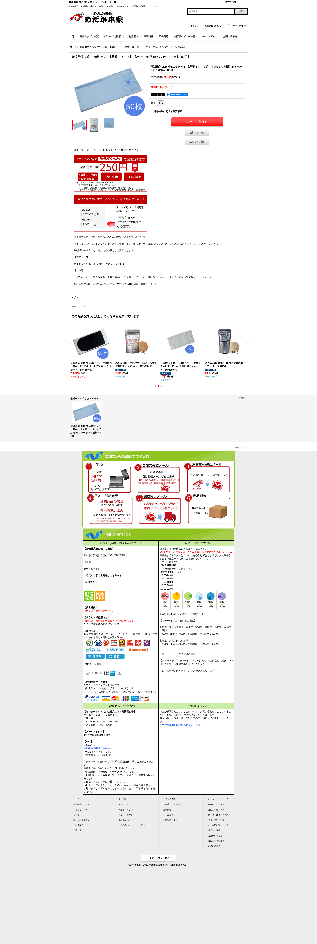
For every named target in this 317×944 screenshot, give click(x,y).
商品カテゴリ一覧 (126, 810)
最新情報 (167, 810)
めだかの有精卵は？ (217, 841)
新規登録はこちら (213, 26)
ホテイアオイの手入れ (218, 815)
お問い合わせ (197, 132)
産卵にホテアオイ (216, 804)
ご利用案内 (78, 825)
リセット (242, 398)
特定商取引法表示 (81, 820)
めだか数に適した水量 (218, 825)
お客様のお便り (170, 820)
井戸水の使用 (214, 830)
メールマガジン (170, 815)
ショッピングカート (82, 810)
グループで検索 (125, 815)
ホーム (76, 799)
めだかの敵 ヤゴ (216, 810)
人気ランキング (125, 804)
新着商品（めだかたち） (129, 820)
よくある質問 (169, 799)
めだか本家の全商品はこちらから (104, 575)
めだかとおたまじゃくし (219, 799)
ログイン (194, 26)
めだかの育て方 (215, 835)
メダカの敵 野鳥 (216, 820)
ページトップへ (240, 448)
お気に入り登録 (197, 141)
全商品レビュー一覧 (172, 804)
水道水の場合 (214, 846)
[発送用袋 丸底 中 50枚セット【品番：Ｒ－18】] (108, 91)
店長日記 (122, 799)
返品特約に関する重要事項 (168, 111)
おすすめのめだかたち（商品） (132, 825)
